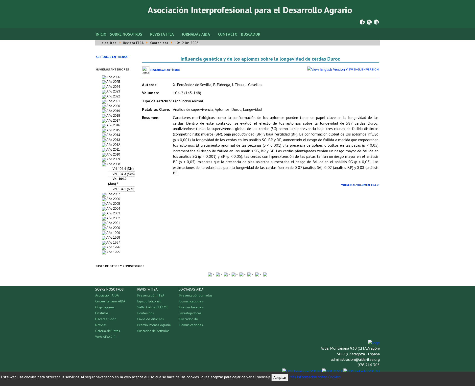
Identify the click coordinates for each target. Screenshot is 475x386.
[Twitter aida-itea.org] (369, 21)
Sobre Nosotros (126, 34)
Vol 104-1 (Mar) (123, 189)
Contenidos (145, 313)
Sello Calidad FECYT (152, 307)
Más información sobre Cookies (315, 376)
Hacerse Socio (106, 319)
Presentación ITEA (150, 295)
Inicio (101, 34)
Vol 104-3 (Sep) (124, 174)
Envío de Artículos (150, 319)
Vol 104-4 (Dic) (123, 169)
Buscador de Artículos (153, 331)
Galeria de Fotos (107, 331)
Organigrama (105, 307)
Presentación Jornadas (195, 295)
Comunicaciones (191, 301)
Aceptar (279, 377)
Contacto (228, 34)
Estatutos (101, 313)
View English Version (362, 69)
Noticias (101, 325)
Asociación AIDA (107, 295)
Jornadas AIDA (196, 34)
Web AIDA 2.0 (105, 337)
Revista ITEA (162, 34)
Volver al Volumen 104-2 (360, 185)
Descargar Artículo (164, 70)
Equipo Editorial (149, 301)
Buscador (250, 34)
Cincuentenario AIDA (110, 301)
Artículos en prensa (111, 57)
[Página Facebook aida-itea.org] (362, 21)
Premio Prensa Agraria (154, 325)
